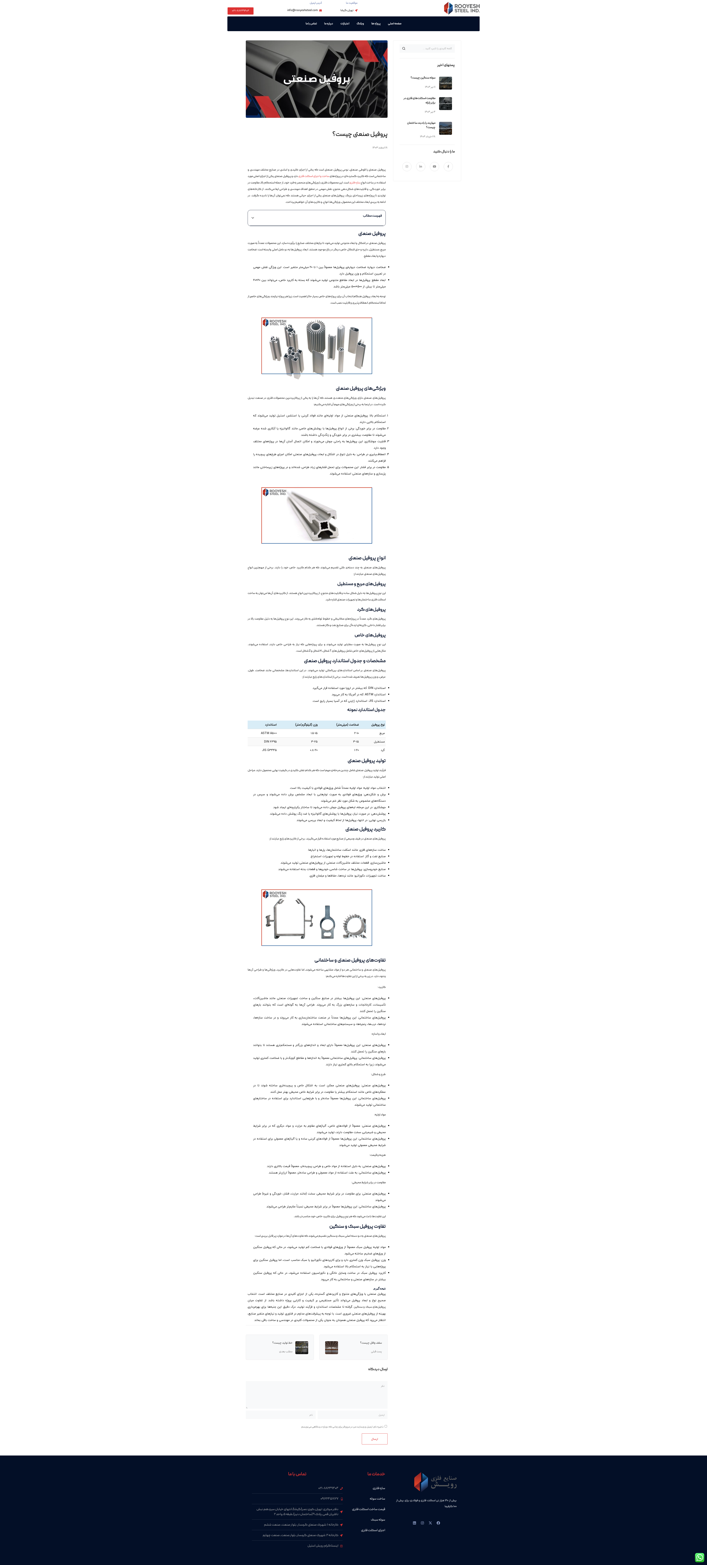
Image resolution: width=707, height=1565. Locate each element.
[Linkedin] (414, 1522)
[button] (253, 217)
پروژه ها (376, 24)
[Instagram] (422, 1522)
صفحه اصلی (395, 24)
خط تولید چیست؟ (282, 1343)
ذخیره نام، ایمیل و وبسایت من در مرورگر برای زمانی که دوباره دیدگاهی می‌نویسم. (342, 1427)
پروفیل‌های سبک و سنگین (370, 1307)
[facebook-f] (448, 166)
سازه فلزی (354, 183)
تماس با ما (311, 24)
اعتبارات (344, 24)
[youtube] (434, 166)
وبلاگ (360, 24)
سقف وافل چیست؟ (371, 1343)
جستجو (404, 48)
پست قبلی (376, 1352)
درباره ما (328, 24)
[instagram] (406, 166)
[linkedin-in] (420, 166)
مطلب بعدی (286, 1352)
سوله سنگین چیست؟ (423, 78)
